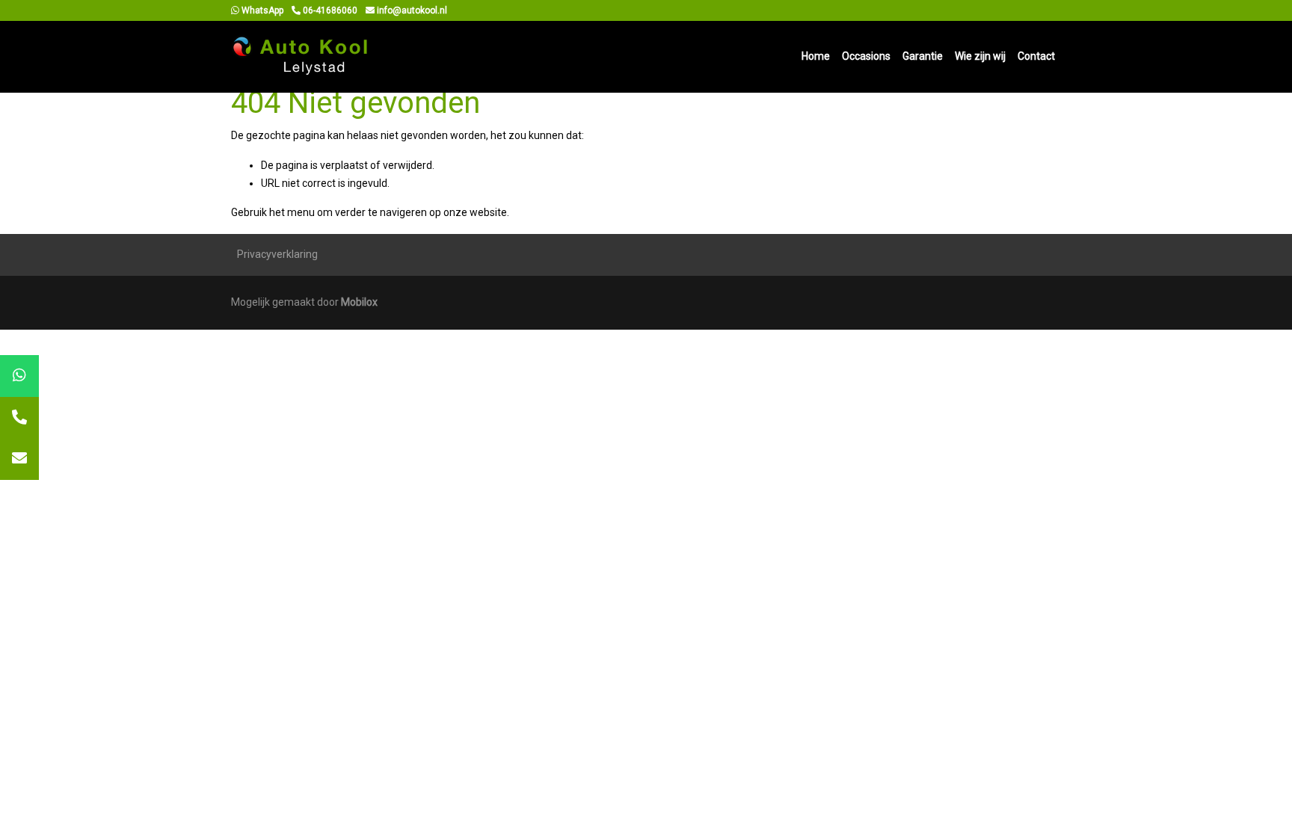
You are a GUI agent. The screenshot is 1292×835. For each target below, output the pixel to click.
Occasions (866, 56)
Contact (1036, 56)
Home (816, 56)
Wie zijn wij (980, 56)
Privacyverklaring (277, 254)
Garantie (922, 56)
